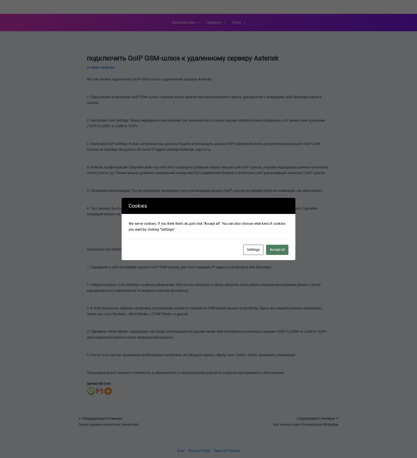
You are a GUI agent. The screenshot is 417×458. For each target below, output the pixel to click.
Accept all (277, 250)
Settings (253, 250)
